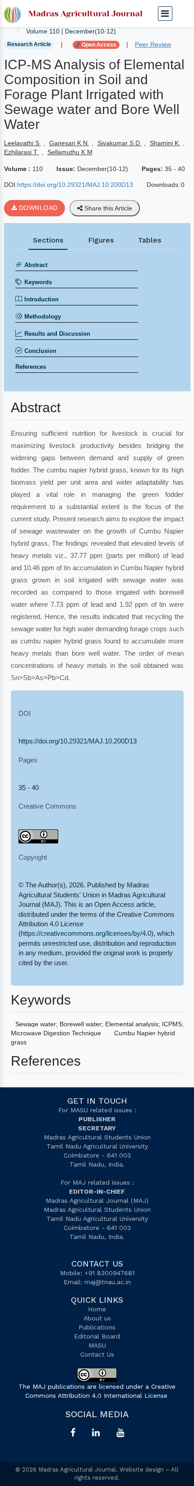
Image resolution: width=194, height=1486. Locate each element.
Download (37, 207)
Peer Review (153, 44)
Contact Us (97, 1354)
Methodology (42, 316)
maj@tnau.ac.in (107, 1282)
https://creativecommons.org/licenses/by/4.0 (86, 933)
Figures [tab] (101, 240)
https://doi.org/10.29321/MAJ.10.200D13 (75, 184)
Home (97, 1309)
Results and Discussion (57, 333)
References (30, 366)
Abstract (35, 265)
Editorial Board (97, 1336)
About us (97, 1318)
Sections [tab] (48, 240)
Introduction (41, 299)
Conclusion (40, 351)
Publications (97, 1327)
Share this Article (107, 208)
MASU (97, 1345)
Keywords (38, 282)
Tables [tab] (149, 240)
